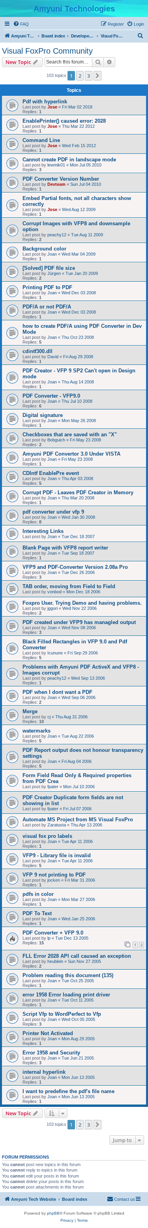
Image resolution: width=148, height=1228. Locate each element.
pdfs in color (38, 894)
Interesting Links (43, 531)
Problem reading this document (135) (67, 975)
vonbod (54, 591)
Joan (52, 254)
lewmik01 (56, 165)
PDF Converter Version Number (60, 179)
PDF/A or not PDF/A (46, 307)
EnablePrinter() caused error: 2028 (64, 121)
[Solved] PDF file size (48, 268)
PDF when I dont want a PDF (57, 692)
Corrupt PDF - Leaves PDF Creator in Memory (77, 492)
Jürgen (54, 273)
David (52, 356)
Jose (52, 107)
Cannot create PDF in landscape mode (69, 160)
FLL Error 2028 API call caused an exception (76, 956)
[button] (97, 75)
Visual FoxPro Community (47, 51)
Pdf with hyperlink (44, 102)
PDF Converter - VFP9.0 (51, 396)
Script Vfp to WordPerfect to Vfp (61, 1014)
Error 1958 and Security (51, 1053)
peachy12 (56, 234)
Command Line (41, 140)
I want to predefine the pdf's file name (68, 1091)
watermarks (36, 731)
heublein (55, 961)
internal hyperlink (44, 1072)
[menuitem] (21, 24)
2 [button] (80, 75)
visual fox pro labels (47, 836)
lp (49, 938)
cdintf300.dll (37, 351)
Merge (29, 711)
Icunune (55, 652)
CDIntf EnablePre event (50, 473)
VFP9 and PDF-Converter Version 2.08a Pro (75, 567)
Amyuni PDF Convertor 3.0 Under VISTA (71, 454)
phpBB (53, 1213)
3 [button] (88, 75)
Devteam (56, 184)
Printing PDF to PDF (47, 287)
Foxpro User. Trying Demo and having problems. (82, 603)
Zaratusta (56, 824)
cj (49, 716)
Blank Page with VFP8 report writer (65, 548)
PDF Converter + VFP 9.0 (52, 933)
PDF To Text (37, 913)
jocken (53, 880)
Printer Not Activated (47, 1033)
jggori (52, 608)
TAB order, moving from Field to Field (68, 586)
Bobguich (56, 439)
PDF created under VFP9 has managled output (79, 622)
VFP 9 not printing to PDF (54, 875)
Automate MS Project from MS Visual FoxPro (77, 819)
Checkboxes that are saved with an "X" (69, 434)
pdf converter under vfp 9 (53, 512)
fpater (52, 786)
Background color (44, 249)
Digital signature (42, 415)
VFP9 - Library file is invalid (56, 855)
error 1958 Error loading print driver (66, 995)
